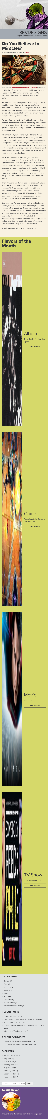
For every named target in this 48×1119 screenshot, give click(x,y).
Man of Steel (29, 700)
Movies (7, 990)
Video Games (9, 1002)
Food (6, 984)
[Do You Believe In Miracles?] (24, 83)
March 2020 (9, 1061)
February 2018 (9, 1071)
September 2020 (11, 1055)
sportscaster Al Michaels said (24, 88)
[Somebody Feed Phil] (12, 965)
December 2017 (10, 1074)
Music (6, 993)
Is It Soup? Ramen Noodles (14, 1022)
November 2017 (10, 1077)
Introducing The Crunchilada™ (16, 1031)
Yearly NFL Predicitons (13, 1016)
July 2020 (8, 1058)
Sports (28, 53)
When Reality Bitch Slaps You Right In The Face (23, 1019)
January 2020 (9, 1064)
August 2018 (9, 1068)
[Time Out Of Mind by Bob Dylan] (12, 425)
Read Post (35, 347)
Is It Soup (7, 987)
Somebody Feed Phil (32, 880)
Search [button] (30, 1083)
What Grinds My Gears (13, 1005)
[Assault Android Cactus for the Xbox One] (12, 605)
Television (8, 999)
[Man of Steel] (12, 785)
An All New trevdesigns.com (23, 1042)
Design (6, 981)
